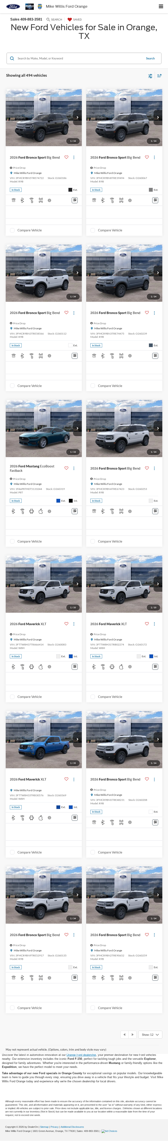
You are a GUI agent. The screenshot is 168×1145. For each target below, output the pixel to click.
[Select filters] (150, 75)
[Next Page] (132, 1035)
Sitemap (44, 1127)
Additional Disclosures (72, 1127)
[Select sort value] (158, 75)
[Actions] (74, 157)
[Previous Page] (125, 1035)
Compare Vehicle (30, 230)
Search (150, 58)
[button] (77, 117)
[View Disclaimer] (50, 200)
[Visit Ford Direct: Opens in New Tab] (110, 1131)
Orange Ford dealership (81, 1055)
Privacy (55, 1127)
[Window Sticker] (75, 200)
